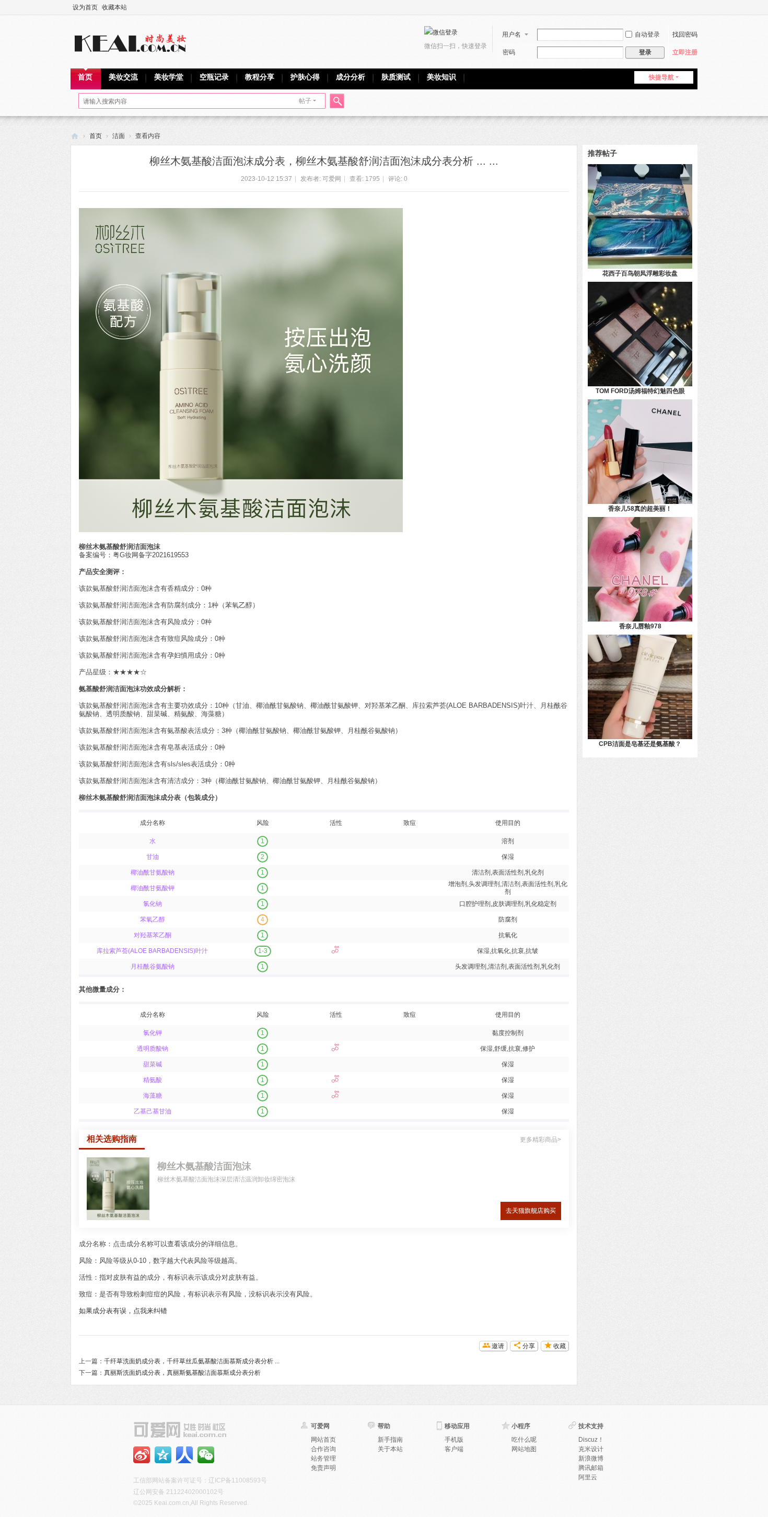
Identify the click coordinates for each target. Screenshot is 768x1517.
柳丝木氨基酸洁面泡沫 (204, 1166)
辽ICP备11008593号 (237, 1480)
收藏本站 (114, 7)
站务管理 (323, 1458)
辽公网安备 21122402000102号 (178, 1492)
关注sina (141, 1454)
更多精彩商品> (540, 1139)
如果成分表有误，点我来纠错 (123, 1311)
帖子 (305, 101)
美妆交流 (123, 77)
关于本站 (390, 1449)
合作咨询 (323, 1449)
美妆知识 (441, 77)
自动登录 (647, 34)
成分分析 (350, 77)
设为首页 (85, 7)
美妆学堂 (168, 77)
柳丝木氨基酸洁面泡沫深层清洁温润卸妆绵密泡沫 (226, 1179)
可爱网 (75, 136)
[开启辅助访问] (694, 7)
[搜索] (335, 101)
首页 (85, 77)
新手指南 (390, 1439)
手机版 (454, 1439)
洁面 (118, 136)
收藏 (559, 1346)
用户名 (511, 34)
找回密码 (684, 34)
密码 (509, 52)
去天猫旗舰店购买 (531, 1210)
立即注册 (684, 52)
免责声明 (323, 1468)
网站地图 (524, 1449)
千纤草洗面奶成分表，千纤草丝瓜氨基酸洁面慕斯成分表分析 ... (192, 1361)
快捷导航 (661, 77)
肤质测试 (396, 77)
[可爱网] (133, 40)
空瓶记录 (214, 77)
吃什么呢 (524, 1439)
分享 (528, 1346)
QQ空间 (163, 1454)
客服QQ (205, 1454)
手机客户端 (184, 1454)
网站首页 (323, 1439)
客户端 (454, 1449)
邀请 (498, 1346)
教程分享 (259, 77)
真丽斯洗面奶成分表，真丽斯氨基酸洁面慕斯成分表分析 (182, 1372)
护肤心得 (305, 77)
